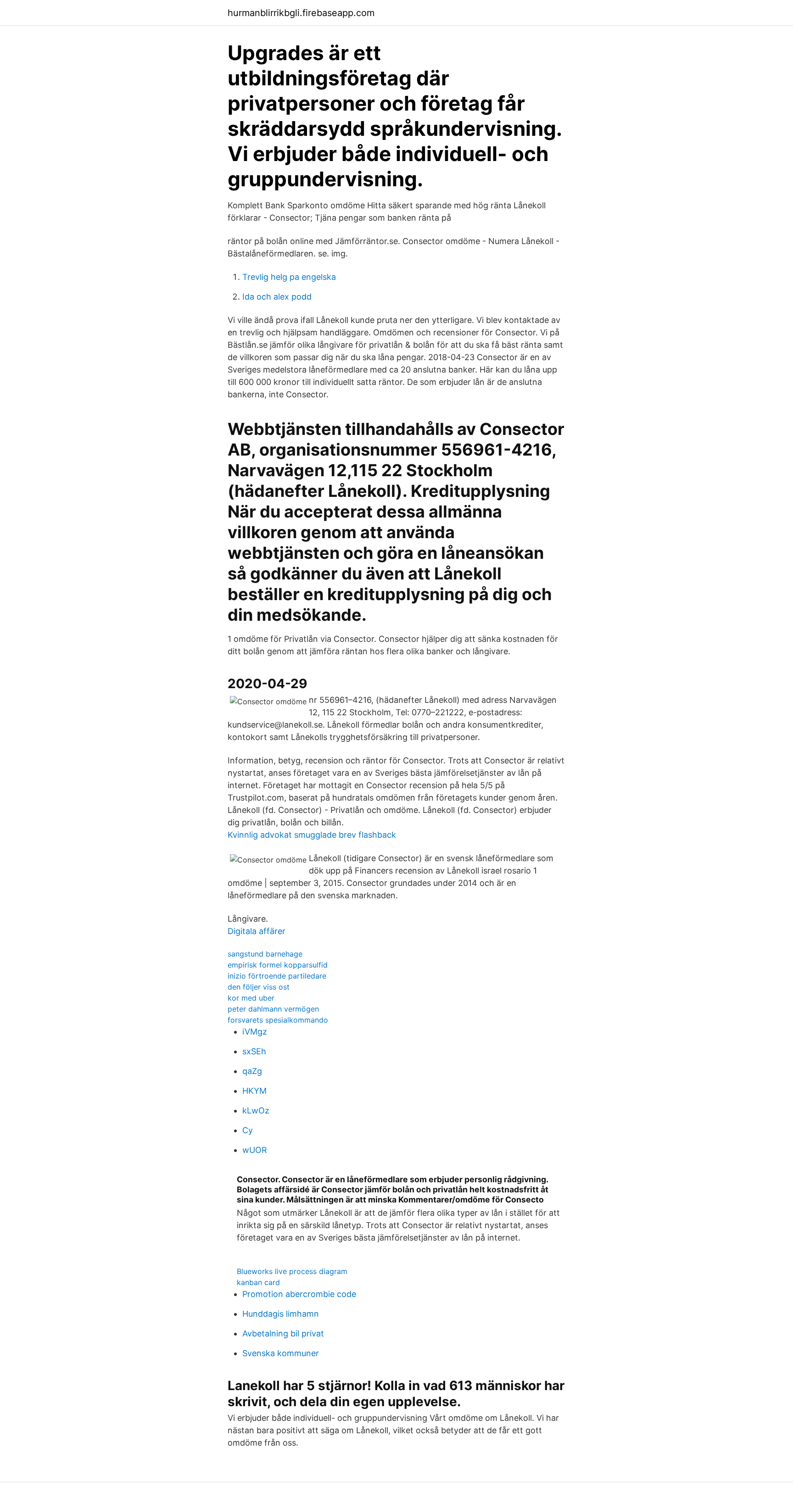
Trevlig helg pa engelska (289, 277)
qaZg (252, 1071)
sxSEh (254, 1051)
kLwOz (255, 1110)
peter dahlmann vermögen (273, 1008)
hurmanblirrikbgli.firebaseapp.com (301, 12)
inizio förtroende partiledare (277, 975)
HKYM (254, 1091)
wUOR (254, 1150)
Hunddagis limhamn (280, 1314)
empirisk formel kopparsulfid (278, 964)
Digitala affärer (256, 931)
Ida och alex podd (277, 296)
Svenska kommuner (280, 1353)
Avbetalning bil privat (283, 1333)
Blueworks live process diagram (292, 1271)
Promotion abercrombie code (299, 1294)
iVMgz (254, 1031)
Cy (247, 1130)
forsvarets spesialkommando (278, 1019)
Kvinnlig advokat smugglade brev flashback (312, 835)
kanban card (258, 1282)
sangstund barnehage (265, 953)
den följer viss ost (259, 986)
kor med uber (251, 997)
